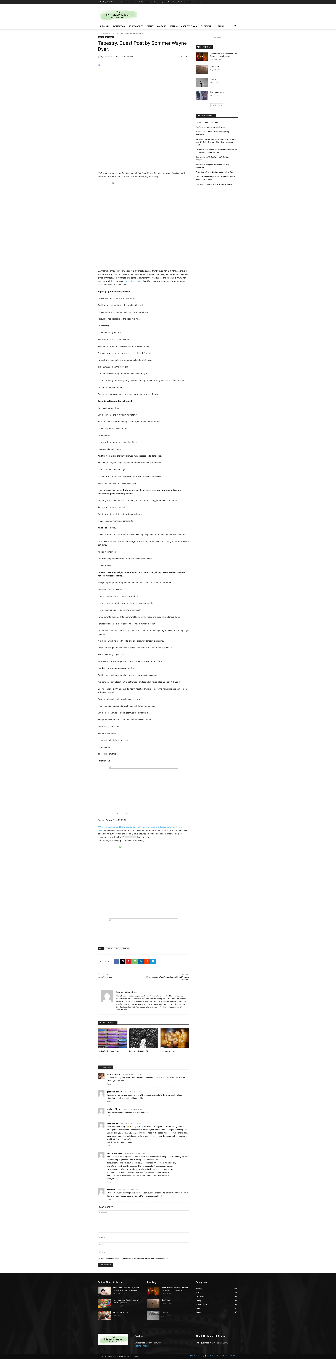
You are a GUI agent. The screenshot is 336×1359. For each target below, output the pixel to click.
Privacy (201, 1355)
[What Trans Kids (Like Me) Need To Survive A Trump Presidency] (104, 1291)
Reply (109, 1084)
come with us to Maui (134, 281)
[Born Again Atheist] (175, 1038)
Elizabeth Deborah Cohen (206, 177)
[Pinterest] (129, 961)
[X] (122, 961)
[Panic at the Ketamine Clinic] (143, 1038)
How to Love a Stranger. (216, 127)
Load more (216, 105)
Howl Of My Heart (211, 122)
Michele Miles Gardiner (205, 139)
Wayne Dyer (109, 37)
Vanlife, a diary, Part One (222, 172)
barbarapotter (114, 1074)
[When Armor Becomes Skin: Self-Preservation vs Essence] (202, 56)
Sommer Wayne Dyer (111, 57)
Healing (107, 33)
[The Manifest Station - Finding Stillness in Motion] (119, 14)
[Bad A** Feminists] (104, 1315)
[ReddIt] (147, 961)
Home (100, 33)
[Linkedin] (141, 961)
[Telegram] (153, 961)
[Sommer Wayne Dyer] (99, 56)
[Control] (202, 82)
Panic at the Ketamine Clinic (139, 1051)
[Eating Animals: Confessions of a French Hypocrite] (104, 1303)
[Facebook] (116, 961)
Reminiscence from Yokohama (219, 184)
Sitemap (192, 1355)
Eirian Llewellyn (202, 172)
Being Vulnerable (105, 977)
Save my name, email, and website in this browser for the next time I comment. (135, 1258)
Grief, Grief (214, 66)
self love (126, 949)
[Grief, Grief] (202, 69)
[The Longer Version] (202, 95)
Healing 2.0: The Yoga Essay (108, 1051)
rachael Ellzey (113, 1109)
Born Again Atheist (168, 1051)
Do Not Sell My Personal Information (222, 1355)
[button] (235, 26)
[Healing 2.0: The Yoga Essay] (112, 1038)
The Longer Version (218, 92)
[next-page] (103, 1057)
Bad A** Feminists (120, 1312)
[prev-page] (99, 1057)
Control (213, 79)
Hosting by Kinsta (142, 1346)
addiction (109, 949)
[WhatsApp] (135, 961)
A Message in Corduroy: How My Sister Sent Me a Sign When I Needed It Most (216, 142)
